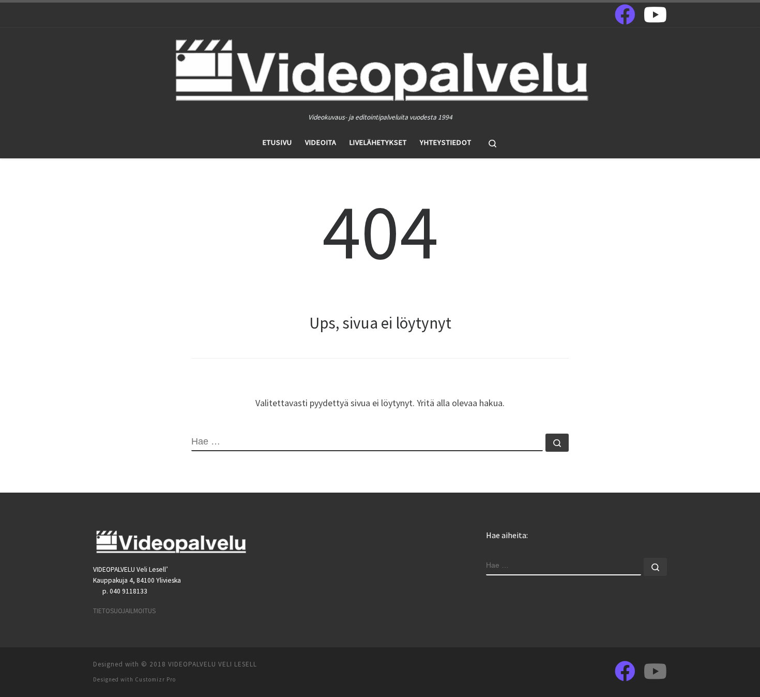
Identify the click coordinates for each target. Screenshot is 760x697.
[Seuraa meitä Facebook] (625, 14)
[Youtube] (655, 14)
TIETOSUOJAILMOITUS (124, 610)
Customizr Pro (155, 679)
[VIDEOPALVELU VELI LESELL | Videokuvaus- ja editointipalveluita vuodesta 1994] (380, 69)
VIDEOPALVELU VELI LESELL (212, 664)
